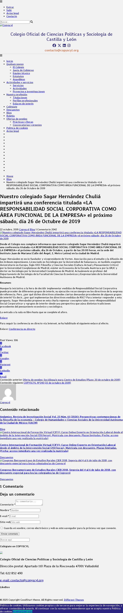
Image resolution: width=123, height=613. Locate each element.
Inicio (9, 61)
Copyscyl (24, 229)
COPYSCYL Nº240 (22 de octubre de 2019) (47, 382)
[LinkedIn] (64, 45)
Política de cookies (17, 127)
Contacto (11, 16)
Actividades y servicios (19, 82)
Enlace (4, 317)
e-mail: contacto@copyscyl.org (22, 580)
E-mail (4, 516)
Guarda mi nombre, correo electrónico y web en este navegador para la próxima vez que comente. (60, 528)
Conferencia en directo (22, 329)
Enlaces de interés (23, 103)
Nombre (5, 510)
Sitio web (5, 522)
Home (9, 176)
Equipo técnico (21, 73)
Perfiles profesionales (25, 100)
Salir (9, 10)
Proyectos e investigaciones (29, 91)
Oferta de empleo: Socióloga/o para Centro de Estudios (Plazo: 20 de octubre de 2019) (71, 379)
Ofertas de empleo (16, 118)
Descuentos (13, 109)
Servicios (18, 85)
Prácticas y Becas (23, 121)
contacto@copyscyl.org (61, 50)
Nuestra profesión (16, 94)
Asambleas (19, 79)
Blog (9, 112)
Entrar (10, 7)
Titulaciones (20, 97)
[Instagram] (68, 45)
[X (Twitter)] (59, 45)
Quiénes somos (15, 64)
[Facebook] (54, 45)
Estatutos (18, 76)
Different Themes (74, 599)
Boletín (10, 115)
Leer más (27, 611)
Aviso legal (12, 13)
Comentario (7, 504)
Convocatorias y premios (27, 124)
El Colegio (18, 67)
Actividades (20, 88)
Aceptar (17, 611)
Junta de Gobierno (23, 70)
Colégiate (11, 106)
